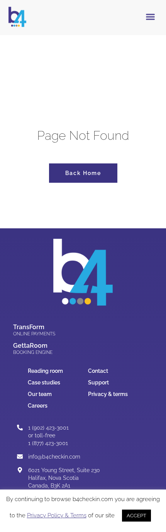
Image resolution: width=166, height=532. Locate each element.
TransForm (28, 327)
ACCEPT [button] (136, 515)
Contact (98, 371)
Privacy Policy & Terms (56, 515)
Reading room (45, 371)
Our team (40, 394)
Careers (37, 406)
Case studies (44, 382)
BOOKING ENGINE (33, 352)
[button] (150, 16)
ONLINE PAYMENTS (34, 334)
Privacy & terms (108, 394)
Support (98, 382)
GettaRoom (30, 345)
